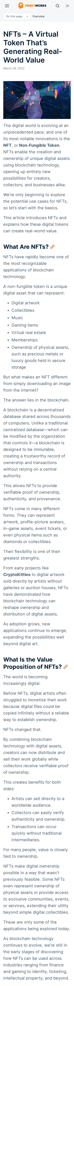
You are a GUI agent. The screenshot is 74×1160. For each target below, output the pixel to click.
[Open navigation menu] (6, 5)
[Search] (57, 6)
